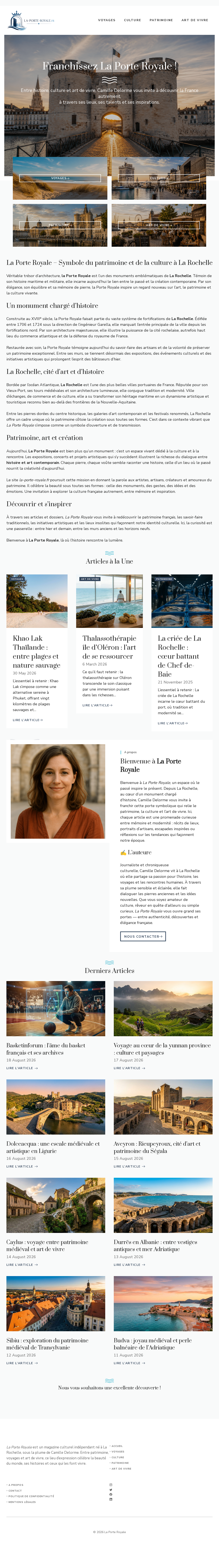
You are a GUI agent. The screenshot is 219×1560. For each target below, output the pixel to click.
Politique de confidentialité (31, 1496)
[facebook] (111, 1494)
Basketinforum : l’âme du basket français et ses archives (45, 1049)
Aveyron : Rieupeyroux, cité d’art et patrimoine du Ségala (157, 1148)
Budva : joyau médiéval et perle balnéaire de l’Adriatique (153, 1344)
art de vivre (121, 1468)
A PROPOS (16, 1485)
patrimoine (120, 1463)
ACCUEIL (117, 1446)
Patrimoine (161, 20)
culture (118, 1457)
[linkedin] (111, 1499)
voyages (118, 1451)
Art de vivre (195, 20)
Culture (132, 20)
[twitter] (111, 1489)
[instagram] (111, 1484)
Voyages (106, 20)
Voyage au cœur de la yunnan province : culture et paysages (162, 1049)
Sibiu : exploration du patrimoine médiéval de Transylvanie (47, 1344)
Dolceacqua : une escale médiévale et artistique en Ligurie (53, 1148)
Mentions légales (22, 1502)
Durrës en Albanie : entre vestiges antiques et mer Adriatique (155, 1246)
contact (15, 1490)
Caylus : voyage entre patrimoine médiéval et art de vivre (47, 1246)
